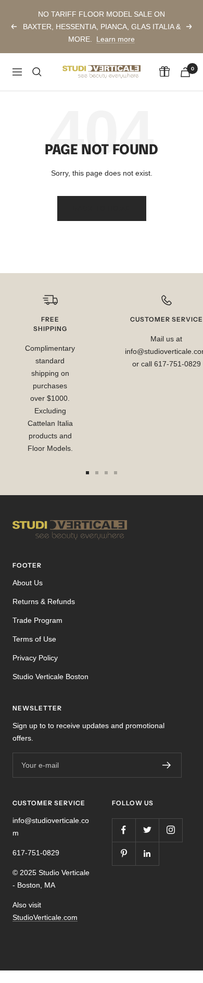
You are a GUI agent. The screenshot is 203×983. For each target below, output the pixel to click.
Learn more (115, 39)
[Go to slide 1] (87, 472)
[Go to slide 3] (106, 472)
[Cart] (185, 72)
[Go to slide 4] (115, 472)
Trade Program (37, 620)
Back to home (102, 208)
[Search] (37, 72)
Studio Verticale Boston (50, 676)
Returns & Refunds (43, 601)
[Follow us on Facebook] (123, 830)
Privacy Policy (35, 658)
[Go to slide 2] (96, 472)
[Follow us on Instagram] (170, 830)
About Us (27, 583)
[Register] (166, 765)
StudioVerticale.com (45, 917)
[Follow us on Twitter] (147, 830)
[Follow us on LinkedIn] (147, 853)
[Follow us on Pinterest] (123, 853)
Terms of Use (34, 639)
